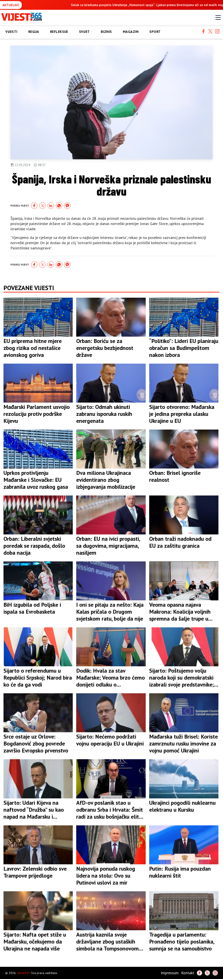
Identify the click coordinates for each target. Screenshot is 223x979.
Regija (33, 31)
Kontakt (187, 972)
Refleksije (59, 31)
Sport (155, 31)
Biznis (106, 31)
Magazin (131, 31)
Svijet (84, 31)
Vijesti (11, 31)
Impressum (170, 972)
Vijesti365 (23, 973)
